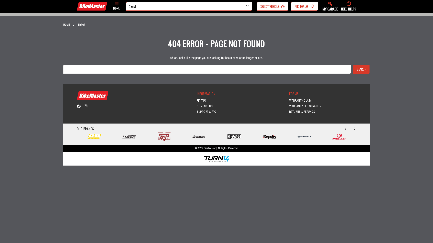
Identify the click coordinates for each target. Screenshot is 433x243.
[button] (330, 6)
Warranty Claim (300, 100)
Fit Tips (202, 100)
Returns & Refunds (302, 111)
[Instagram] (86, 106)
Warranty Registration (305, 106)
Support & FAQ (206, 111)
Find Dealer (301, 6)
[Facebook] (79, 106)
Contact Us (205, 106)
